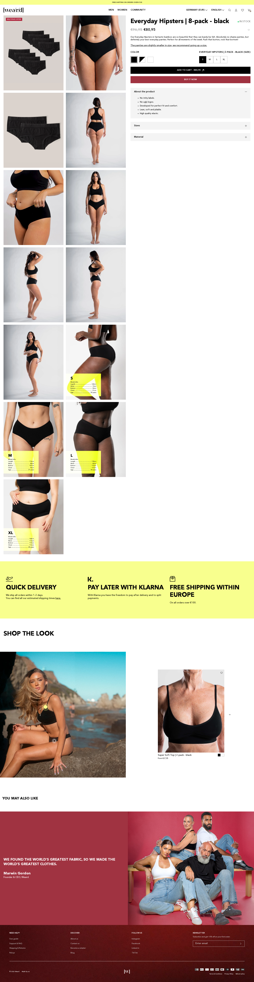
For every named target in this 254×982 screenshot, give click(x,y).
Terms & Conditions (215, 974)
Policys (12, 953)
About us (74, 939)
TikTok (135, 953)
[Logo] (13, 10)
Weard (17, 971)
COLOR (135, 52)
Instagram (136, 939)
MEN (111, 10)
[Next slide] (229, 714)
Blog (73, 953)
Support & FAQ (15, 944)
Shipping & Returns (17, 948)
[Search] (229, 10)
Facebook (136, 944)
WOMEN (122, 10)
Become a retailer (78, 948)
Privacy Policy (228, 974)
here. (58, 598)
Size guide (13, 939)
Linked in (135, 948)
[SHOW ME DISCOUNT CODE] (240, 943)
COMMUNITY (138, 10)
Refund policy (240, 974)
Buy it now (190, 79)
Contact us (75, 944)
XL (224, 59)
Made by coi (26, 971)
